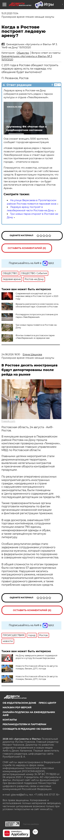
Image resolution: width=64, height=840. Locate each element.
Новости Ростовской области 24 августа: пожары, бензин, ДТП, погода (37, 667)
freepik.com (8, 421)
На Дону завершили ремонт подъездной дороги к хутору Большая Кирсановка (36, 656)
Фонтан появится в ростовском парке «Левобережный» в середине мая (35, 336)
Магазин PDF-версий (17, 707)
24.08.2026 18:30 (10, 354)
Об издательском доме (19, 702)
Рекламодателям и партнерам (24, 724)
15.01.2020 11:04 (9, 13)
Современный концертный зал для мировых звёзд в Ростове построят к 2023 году (37, 296)
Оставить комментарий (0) (27, 248)
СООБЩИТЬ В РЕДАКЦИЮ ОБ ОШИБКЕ (27, 728)
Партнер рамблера (31, 824)
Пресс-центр (47, 702)
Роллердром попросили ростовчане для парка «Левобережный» (37, 315)
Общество (23, 52)
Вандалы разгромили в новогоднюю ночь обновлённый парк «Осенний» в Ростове (37, 305)
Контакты (10, 719)
